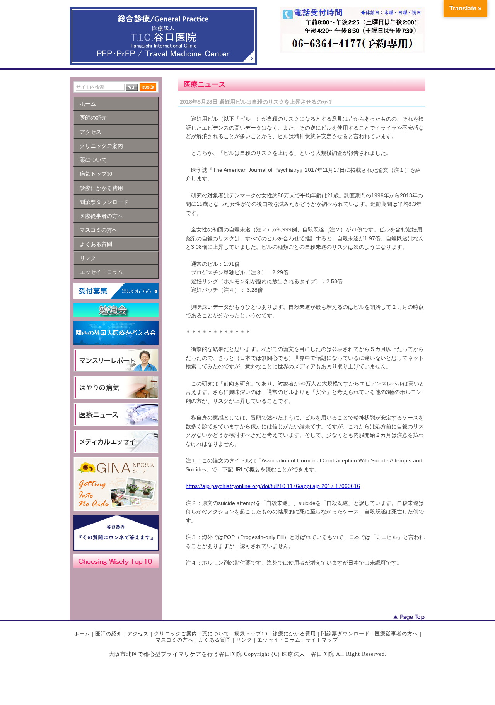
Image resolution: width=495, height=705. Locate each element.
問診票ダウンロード (345, 634)
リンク (244, 640)
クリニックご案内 (175, 634)
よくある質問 (214, 640)
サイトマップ (322, 640)
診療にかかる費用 (294, 634)
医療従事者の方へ (396, 634)
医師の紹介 (108, 634)
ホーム (82, 634)
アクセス (138, 634)
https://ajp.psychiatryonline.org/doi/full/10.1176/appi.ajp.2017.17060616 (273, 486)
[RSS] (148, 87)
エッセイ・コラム (278, 640)
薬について (215, 634)
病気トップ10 (251, 634)
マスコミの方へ (174, 640)
